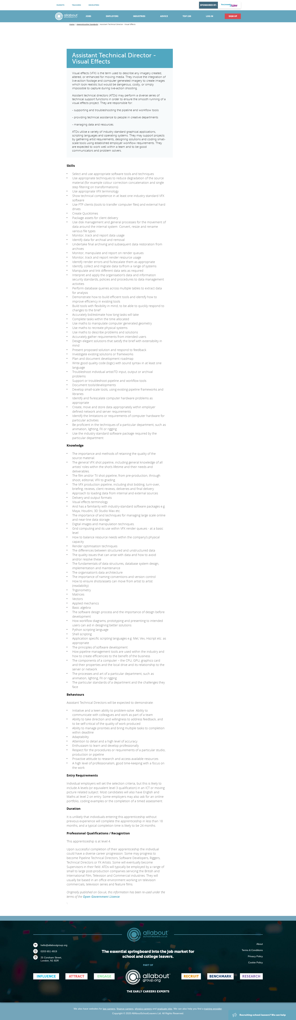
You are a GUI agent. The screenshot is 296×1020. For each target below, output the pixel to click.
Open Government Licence (101, 896)
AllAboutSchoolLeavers (66, 16)
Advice (164, 16)
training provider (213, 1008)
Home (72, 24)
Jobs (88, 16)
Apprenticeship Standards (87, 24)
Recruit (191, 976)
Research (251, 976)
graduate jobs (164, 1008)
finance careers (125, 1008)
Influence (46, 976)
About (259, 944)
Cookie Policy (255, 962)
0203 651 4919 (49, 951)
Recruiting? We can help (262, 1014)
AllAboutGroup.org (148, 977)
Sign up (233, 16)
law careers (109, 1008)
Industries (139, 16)
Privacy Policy (255, 956)
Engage (104, 976)
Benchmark (220, 976)
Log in (209, 16)
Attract (76, 976)
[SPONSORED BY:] (229, 5)
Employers (112, 16)
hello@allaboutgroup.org (54, 945)
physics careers (143, 1008)
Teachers (76, 5)
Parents (60, 5)
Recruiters (94, 5)
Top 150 (187, 16)
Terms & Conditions (252, 950)
